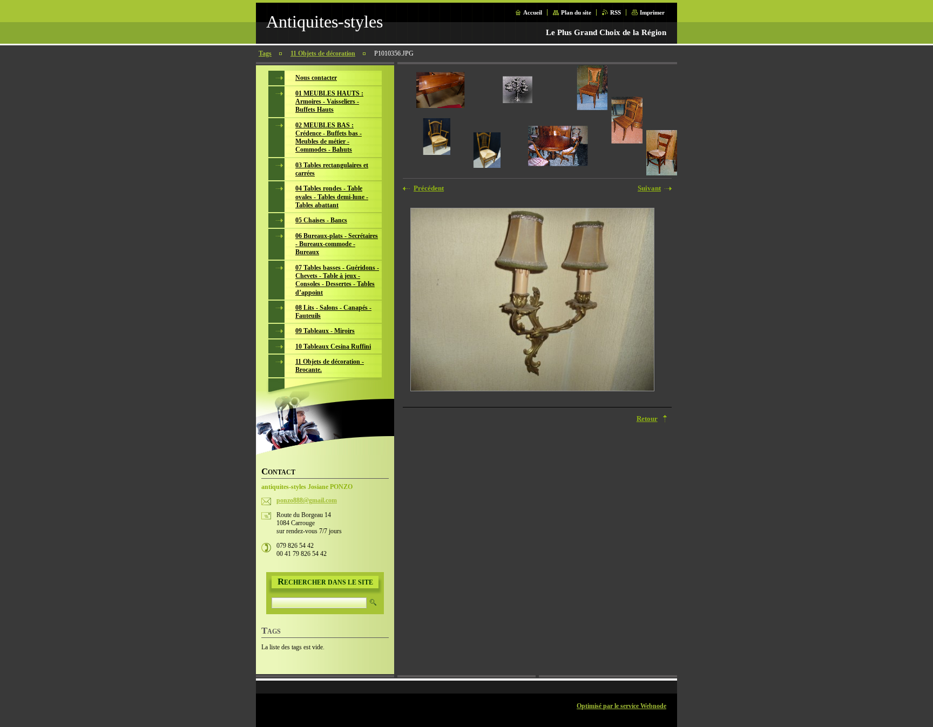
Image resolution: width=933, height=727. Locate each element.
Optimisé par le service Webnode (621, 706)
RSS (615, 12)
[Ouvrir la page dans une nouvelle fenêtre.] (532, 301)
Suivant (649, 188)
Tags (265, 53)
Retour (647, 419)
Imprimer (652, 12)
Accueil (532, 12)
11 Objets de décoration (322, 53)
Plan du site (576, 12)
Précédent (429, 188)
